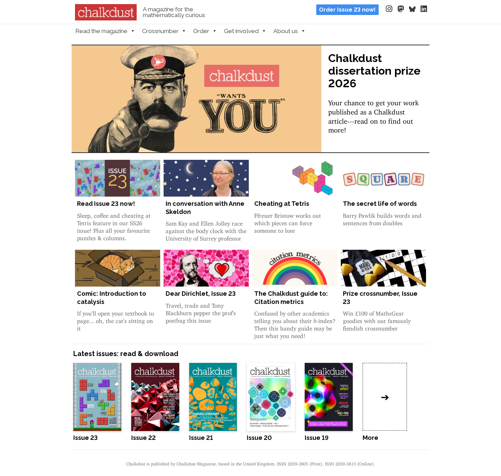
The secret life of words (380, 203)
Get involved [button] (241, 31)
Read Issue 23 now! (106, 203)
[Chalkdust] (106, 18)
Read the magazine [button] (101, 31)
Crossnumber (160, 31)
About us (285, 31)
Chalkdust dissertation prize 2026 (374, 71)
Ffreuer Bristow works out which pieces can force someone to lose (287, 221)
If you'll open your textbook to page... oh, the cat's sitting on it (115, 319)
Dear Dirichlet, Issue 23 (201, 293)
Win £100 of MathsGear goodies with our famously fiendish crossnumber (377, 319)
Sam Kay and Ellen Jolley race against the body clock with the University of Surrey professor (206, 229)
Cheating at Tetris (281, 203)
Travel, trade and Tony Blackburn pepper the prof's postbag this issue (201, 311)
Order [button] (201, 31)
